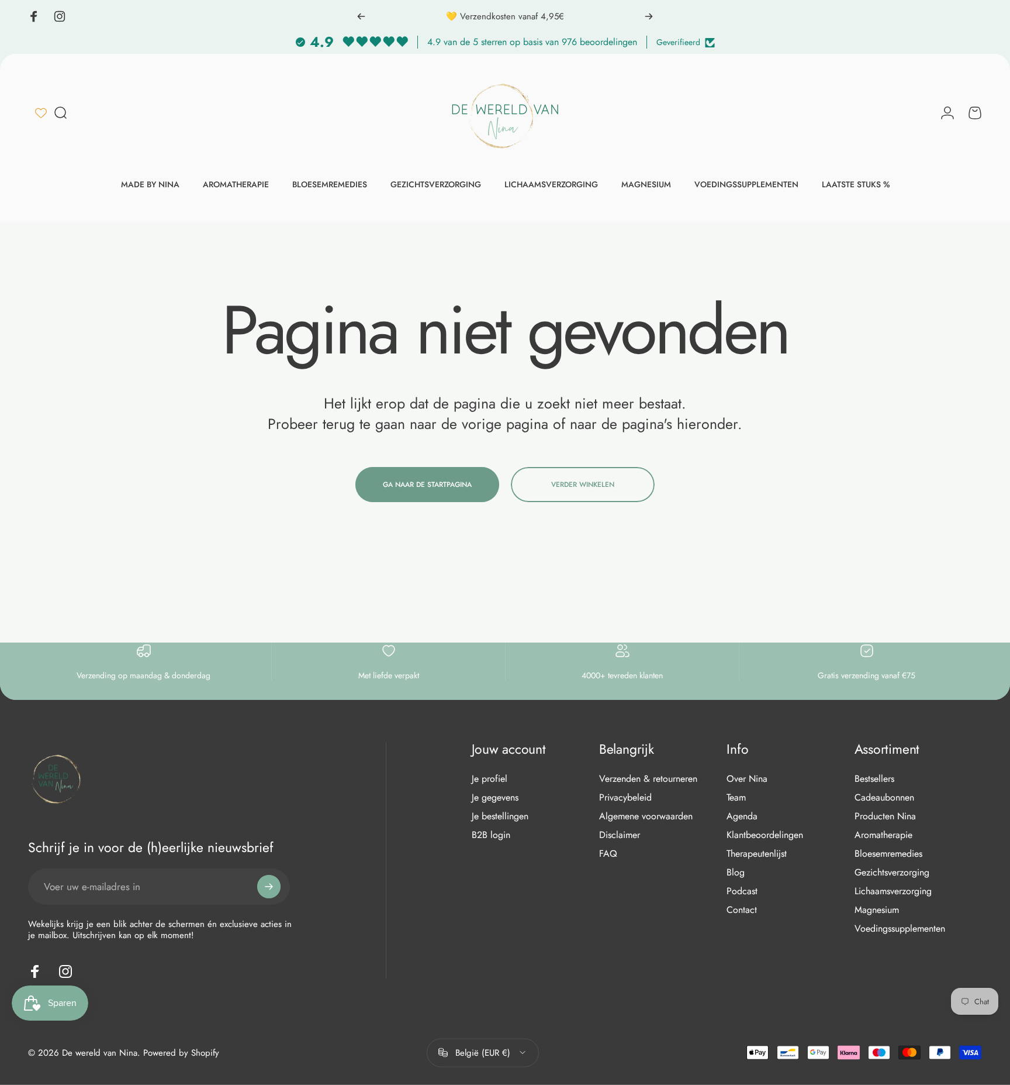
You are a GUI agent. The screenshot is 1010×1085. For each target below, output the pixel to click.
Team (736, 798)
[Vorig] (361, 16)
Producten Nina (885, 816)
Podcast (742, 891)
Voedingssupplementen (900, 929)
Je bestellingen (500, 816)
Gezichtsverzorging (892, 872)
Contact (742, 910)
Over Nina (747, 779)
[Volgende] (649, 16)
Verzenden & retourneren (648, 779)
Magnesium (877, 910)
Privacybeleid (625, 798)
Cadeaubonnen (884, 798)
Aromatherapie (883, 835)
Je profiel (489, 779)
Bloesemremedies (888, 854)
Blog (736, 872)
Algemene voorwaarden (646, 816)
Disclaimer (619, 835)
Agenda (742, 816)
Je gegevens (495, 798)
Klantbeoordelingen (765, 835)
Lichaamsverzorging (893, 891)
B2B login (491, 835)
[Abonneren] (269, 886)
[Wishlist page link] (41, 113)
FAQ (608, 854)
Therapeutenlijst (757, 854)
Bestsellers (874, 779)
